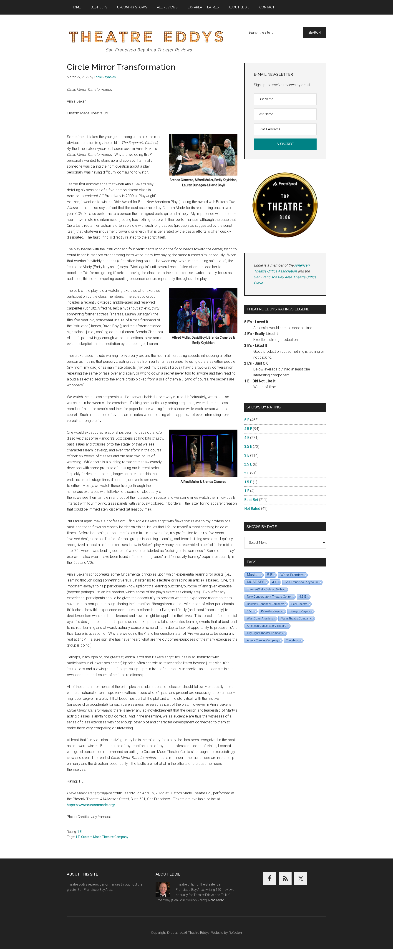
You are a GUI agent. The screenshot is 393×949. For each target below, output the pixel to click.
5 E (246, 420)
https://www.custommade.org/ (91, 805)
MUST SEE (256, 582)
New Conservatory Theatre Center (269, 596)
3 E (246, 455)
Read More (216, 900)
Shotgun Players (300, 611)
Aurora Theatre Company (262, 640)
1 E (79, 831)
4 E (246, 437)
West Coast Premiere (260, 618)
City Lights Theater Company (265, 633)
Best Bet (251, 500)
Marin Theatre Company (296, 618)
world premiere (292, 575)
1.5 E (248, 482)
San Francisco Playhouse (302, 582)
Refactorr (235, 932)
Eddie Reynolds (105, 77)
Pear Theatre (299, 604)
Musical (253, 575)
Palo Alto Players (271, 611)
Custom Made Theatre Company (104, 837)
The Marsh (292, 640)
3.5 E (248, 446)
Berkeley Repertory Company (265, 604)
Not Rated (252, 508)
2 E (246, 473)
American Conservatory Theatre (266, 625)
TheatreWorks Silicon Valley (265, 589)
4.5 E (248, 429)
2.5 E (248, 464)
